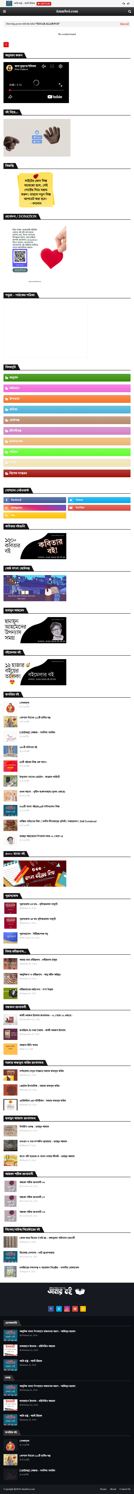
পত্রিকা (13, 452)
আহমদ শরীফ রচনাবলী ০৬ (32, 1212)
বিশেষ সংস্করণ (18, 473)
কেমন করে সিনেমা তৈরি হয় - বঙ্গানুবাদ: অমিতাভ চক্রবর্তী (47, 1238)
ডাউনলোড (16, 441)
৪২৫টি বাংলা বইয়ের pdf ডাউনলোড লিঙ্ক (39, 806)
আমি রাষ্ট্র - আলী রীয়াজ (24, 3)
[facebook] (34, 500)
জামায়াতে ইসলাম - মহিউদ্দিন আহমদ (37, 1346)
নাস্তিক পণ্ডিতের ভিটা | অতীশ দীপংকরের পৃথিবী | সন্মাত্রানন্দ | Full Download (58, 821)
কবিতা (13, 409)
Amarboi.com (67, 11)
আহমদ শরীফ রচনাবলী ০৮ (32, 1182)
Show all (124, 24)
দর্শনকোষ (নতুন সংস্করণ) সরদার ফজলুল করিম (42, 1071)
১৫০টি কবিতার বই (28, 747)
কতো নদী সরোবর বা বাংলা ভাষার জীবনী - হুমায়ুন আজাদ (47, 1156)
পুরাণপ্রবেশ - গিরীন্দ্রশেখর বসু (34, 934)
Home (103, 1489)
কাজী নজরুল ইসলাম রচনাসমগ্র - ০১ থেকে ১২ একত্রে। (46, 1015)
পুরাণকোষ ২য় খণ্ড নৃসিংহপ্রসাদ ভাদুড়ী (38, 919)
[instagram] (34, 508)
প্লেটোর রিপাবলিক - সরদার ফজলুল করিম (39, 1086)
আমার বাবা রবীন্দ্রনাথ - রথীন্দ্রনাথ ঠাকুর (38, 960)
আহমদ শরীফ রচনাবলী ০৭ (32, 1197)
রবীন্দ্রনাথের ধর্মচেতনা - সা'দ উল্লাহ (36, 989)
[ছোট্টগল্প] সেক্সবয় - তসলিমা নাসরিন (37, 732)
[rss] (34, 515)
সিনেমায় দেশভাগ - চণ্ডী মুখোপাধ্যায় (37, 1253)
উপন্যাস (14, 399)
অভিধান (14, 388)
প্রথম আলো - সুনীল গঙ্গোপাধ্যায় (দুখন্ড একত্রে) (42, 792)
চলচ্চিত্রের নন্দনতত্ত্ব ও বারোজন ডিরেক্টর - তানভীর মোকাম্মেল (49, 1267)
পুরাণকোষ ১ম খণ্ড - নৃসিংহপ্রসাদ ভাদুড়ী (39, 904)
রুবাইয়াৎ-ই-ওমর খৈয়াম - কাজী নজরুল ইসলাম (42, 1030)
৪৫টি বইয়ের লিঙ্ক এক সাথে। (33, 762)
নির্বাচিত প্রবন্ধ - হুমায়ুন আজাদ (34, 1127)
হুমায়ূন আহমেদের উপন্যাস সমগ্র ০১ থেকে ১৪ (41, 836)
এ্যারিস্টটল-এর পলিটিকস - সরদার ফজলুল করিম (43, 1101)
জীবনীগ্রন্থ (15, 430)
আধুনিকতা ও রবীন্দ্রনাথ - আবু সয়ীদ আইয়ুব (40, 975)
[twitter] (99, 500)
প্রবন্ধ (12, 462)
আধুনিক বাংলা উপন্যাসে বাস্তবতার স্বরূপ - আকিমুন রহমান (47, 1331)
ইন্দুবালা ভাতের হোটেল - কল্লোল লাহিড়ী (40, 777)
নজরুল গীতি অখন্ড (29, 1045)
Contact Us (125, 1489)
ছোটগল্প (14, 420)
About (113, 1489)
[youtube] (99, 508)
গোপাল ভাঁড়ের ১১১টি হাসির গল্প (35, 717)
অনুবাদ (13, 377)
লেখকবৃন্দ (24, 703)
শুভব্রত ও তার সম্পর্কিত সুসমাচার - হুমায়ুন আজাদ (43, 1141)
